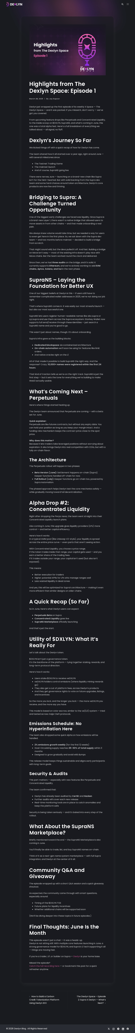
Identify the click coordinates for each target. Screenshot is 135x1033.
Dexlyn (76, 956)
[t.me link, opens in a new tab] (118, 1028)
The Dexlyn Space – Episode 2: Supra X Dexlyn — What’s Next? (91, 1000)
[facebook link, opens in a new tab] (128, 1028)
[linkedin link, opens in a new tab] (123, 1028)
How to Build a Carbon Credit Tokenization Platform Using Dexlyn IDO (44, 1000)
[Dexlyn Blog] (14, 4)
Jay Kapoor (54, 99)
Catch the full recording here (44, 966)
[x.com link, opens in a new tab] (109, 1028)
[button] (122, 4)
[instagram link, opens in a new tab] (113, 1028)
